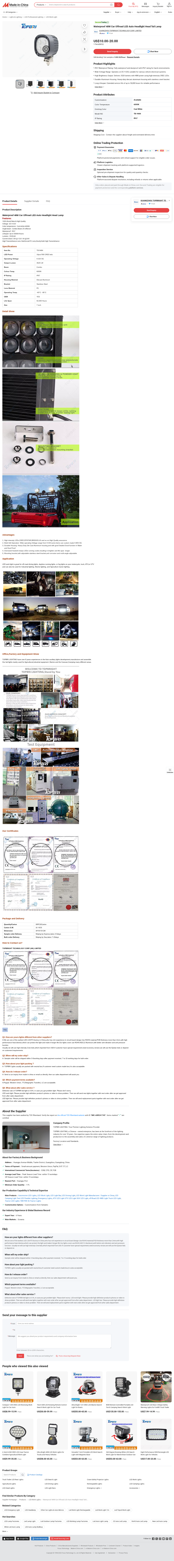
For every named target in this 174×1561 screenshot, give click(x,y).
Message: (11, 1336)
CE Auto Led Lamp (120, 1521)
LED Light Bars (50, 1488)
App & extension (143, 12)
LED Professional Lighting (33, 17)
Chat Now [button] (154, 51)
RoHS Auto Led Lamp (139, 1521)
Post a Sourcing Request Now (68, 1356)
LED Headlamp (30, 1510)
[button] (111, 5)
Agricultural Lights (9, 1484)
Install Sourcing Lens (61, 1538)
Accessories (133, 1488)
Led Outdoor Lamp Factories (51, 1521)
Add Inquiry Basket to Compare (46, 92)
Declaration (112, 1553)
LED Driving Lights (51, 1484)
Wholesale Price (101, 1546)
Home (4, 17)
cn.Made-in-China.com (109, 1548)
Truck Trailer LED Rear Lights (12, 1479)
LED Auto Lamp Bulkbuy (34, 1527)
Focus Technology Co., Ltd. (70, 1553)
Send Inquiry (112, 51)
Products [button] (40, 4)
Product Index (127, 1546)
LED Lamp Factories (11, 1521)
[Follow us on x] (156, 1538)
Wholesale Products (87, 1546)
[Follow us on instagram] (160, 1538)
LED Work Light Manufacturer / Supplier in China (95, 1195)
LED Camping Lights (136, 1484)
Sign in (169, 6)
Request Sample (133, 57)
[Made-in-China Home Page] (15, 4)
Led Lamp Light (30, 1521)
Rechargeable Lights (94, 1484)
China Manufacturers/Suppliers (68, 1546)
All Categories (11, 12)
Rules (170, 12)
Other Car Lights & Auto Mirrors (52, 1510)
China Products (51, 1546)
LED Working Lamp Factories (77, 1521)
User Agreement (100, 1553)
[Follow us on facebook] (153, 1538)
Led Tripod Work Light (122, 1510)
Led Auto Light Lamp (100, 1521)
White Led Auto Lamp (12, 1527)
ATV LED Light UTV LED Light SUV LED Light (70, 1198)
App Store (8, 1538)
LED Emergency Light (12, 1510)
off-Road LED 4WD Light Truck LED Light (105, 1198)
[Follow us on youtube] (163, 1538)
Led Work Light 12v (102, 1510)
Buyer (117, 12)
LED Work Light (51, 17)
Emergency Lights (45, 1198)
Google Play (22, 1538)
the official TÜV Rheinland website (71, 1115)
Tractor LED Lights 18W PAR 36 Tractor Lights (23, 1201)
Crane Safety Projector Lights (98, 1479)
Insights (136, 1546)
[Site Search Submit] (118, 4)
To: (14, 1330)
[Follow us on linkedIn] (170, 1538)
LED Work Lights (135, 1479)
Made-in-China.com (77, 1548)
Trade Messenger (39, 1538)
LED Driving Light (68, 1195)
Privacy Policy (123, 1553)
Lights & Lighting (15, 17)
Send (20, 1356)
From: (13, 1323)
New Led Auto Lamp (159, 1521)
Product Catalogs (35, 1475)
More (4, 1531)
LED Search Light (51, 1479)
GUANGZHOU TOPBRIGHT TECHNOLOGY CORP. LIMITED (120, 30)
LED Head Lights (8, 1488)
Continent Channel (114, 1546)
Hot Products (39, 1546)
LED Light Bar (55, 1195)
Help (129, 12)
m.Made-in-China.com (93, 1548)
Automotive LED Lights (27, 1195)
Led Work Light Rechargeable (79, 1510)
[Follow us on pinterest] (167, 1538)
